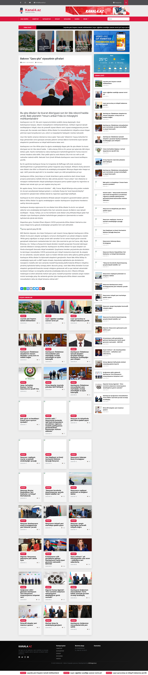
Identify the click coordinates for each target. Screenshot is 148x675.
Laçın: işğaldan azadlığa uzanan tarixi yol (21, 673)
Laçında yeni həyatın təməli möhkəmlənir (45, 27)
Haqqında (118, 2)
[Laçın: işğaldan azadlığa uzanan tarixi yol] (45, 41)
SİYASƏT (57, 19)
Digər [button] (85, 19)
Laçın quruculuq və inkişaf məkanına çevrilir (65, 673)
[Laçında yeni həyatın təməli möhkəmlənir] (26, 41)
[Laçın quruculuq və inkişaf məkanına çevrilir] (64, 41)
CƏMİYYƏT (35, 19)
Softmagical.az (92, 663)
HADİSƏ (77, 19)
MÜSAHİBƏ (67, 19)
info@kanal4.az (40, 2)
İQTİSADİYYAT (47, 19)
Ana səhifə (24, 19)
